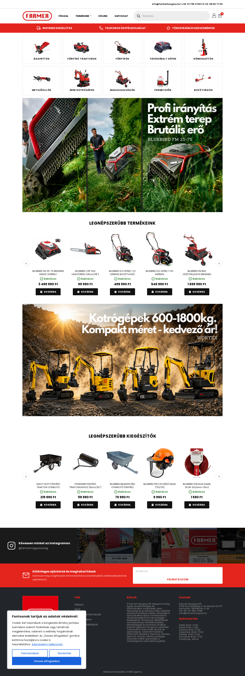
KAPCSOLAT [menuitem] (121, 16)
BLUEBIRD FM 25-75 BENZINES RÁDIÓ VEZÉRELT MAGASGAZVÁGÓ (48, 273)
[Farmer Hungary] (37, 16)
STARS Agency (134, 671)
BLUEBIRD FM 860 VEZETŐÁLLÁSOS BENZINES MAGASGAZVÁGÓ (197, 273)
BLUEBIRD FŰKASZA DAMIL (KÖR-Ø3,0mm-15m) (197, 485)
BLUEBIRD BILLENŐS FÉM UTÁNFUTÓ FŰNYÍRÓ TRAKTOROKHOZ (122, 485)
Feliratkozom (178, 579)
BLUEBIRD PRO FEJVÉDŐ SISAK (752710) (159, 485)
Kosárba (50, 291)
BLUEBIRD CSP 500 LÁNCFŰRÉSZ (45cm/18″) (85, 273)
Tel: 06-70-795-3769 (190, 611)
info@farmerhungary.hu (166, 4)
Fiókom (79, 604)
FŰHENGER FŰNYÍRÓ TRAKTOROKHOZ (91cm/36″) (85, 485)
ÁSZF (77, 609)
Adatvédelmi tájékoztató (47, 644)
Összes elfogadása (47, 661)
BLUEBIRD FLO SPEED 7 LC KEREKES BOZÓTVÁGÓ (122, 273)
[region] (46, 640)
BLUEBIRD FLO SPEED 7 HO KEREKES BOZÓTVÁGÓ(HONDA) (159, 273)
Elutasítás (64, 653)
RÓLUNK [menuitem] (102, 16)
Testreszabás (30, 653)
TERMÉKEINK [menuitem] (83, 16)
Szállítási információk (88, 614)
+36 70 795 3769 (191, 4)
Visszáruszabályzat (86, 624)
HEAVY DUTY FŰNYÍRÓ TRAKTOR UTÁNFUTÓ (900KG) (48, 485)
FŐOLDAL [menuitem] (63, 16)
